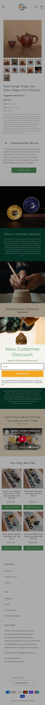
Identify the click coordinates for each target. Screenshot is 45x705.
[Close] (42, 319)
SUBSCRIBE (22, 373)
